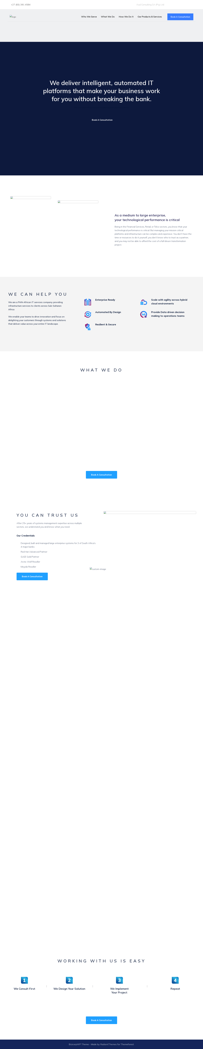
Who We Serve (89, 16)
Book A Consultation (180, 17)
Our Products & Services (150, 16)
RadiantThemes (108, 1044)
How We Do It (126, 16)
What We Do (108, 16)
